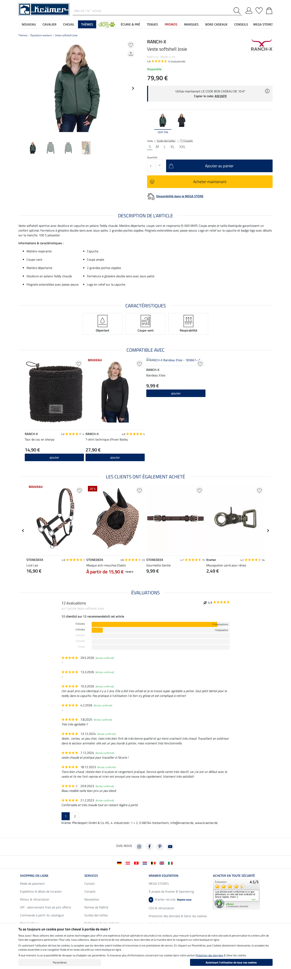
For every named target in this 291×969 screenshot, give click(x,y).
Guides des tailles (96, 915)
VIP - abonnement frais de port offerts (45, 907)
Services (91, 875)
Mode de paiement (32, 883)
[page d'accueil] (43, 9)
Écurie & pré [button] (130, 24)
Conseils (188, 141)
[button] (107, 24)
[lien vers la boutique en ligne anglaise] (163, 862)
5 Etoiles (80, 624)
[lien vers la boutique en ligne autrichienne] (129, 862)
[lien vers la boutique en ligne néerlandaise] (146, 862)
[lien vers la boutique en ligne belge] (154, 862)
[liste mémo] (259, 10)
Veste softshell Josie (66, 35)
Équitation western (41, 35)
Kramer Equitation (163, 875)
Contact (89, 883)
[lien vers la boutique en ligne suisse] (137, 862)
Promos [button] (171, 24)
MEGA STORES (263, 24)
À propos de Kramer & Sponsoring (171, 891)
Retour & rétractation (34, 899)
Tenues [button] (152, 24)
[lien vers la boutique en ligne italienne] (171, 862)
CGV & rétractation (161, 908)
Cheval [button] (68, 24)
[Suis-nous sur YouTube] (170, 847)
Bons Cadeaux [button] (216, 24)
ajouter (115, 457)
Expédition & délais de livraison (41, 891)
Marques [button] (191, 24)
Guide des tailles (166, 141)
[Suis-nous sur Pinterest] (160, 847)
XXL (182, 147)
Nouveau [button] (29, 24)
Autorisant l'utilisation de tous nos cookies (231, 962)
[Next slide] (133, 88)
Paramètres (60, 962)
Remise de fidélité (96, 907)
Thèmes (22, 35)
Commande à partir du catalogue (42, 915)
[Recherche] (237, 10)
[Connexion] (248, 10)
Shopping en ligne (34, 875)
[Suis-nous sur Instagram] (139, 847)
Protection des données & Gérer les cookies (178, 916)
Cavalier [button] (49, 24)
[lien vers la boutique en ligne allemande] (120, 862)
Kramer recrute (170, 899)
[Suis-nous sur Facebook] (149, 847)
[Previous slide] (21, 88)
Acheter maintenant (209, 182)
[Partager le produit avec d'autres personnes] (130, 54)
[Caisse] (269, 10)
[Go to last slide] (23, 530)
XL (172, 147)
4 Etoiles (80, 629)
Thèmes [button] (87, 24)
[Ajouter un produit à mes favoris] (130, 44)
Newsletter (91, 899)
